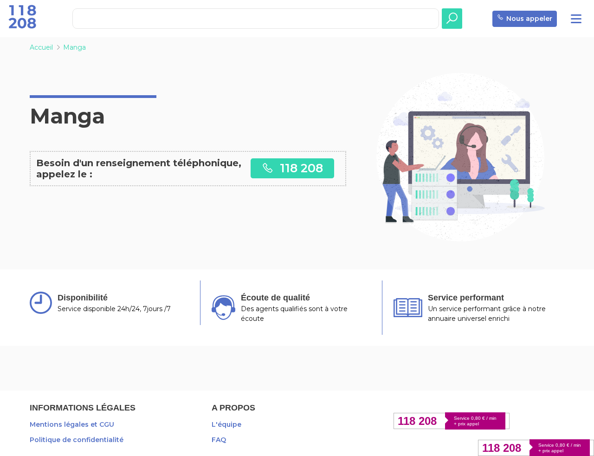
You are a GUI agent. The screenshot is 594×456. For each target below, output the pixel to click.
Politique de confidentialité (76, 440)
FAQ (219, 440)
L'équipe (226, 424)
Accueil (41, 47)
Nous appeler (529, 18)
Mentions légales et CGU (72, 424)
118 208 (300, 168)
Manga (74, 47)
